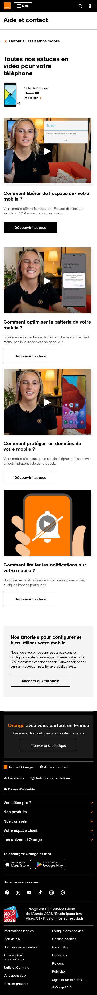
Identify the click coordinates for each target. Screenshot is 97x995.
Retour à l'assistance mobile (34, 41)
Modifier (36, 97)
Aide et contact (26, 20)
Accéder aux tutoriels (45, 682)
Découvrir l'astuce (35, 228)
